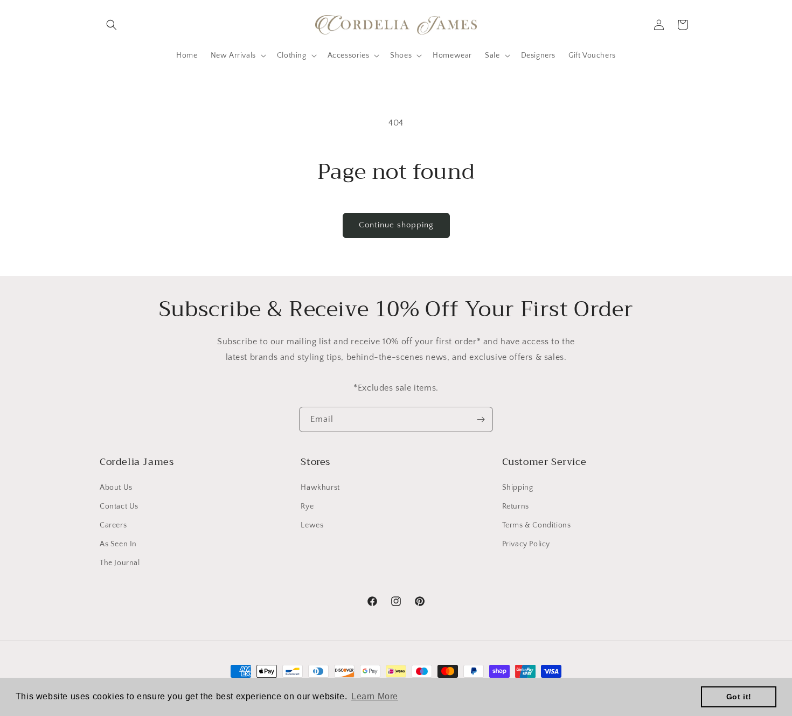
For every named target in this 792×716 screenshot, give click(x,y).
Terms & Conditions (536, 525)
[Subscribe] (480, 419)
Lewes (312, 525)
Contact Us (119, 506)
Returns (515, 506)
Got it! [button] (739, 696)
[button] (111, 25)
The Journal (120, 563)
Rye (307, 506)
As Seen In (118, 544)
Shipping (517, 487)
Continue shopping (396, 225)
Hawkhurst (320, 487)
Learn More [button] (374, 696)
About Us (116, 487)
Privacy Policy (526, 544)
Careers (113, 525)
